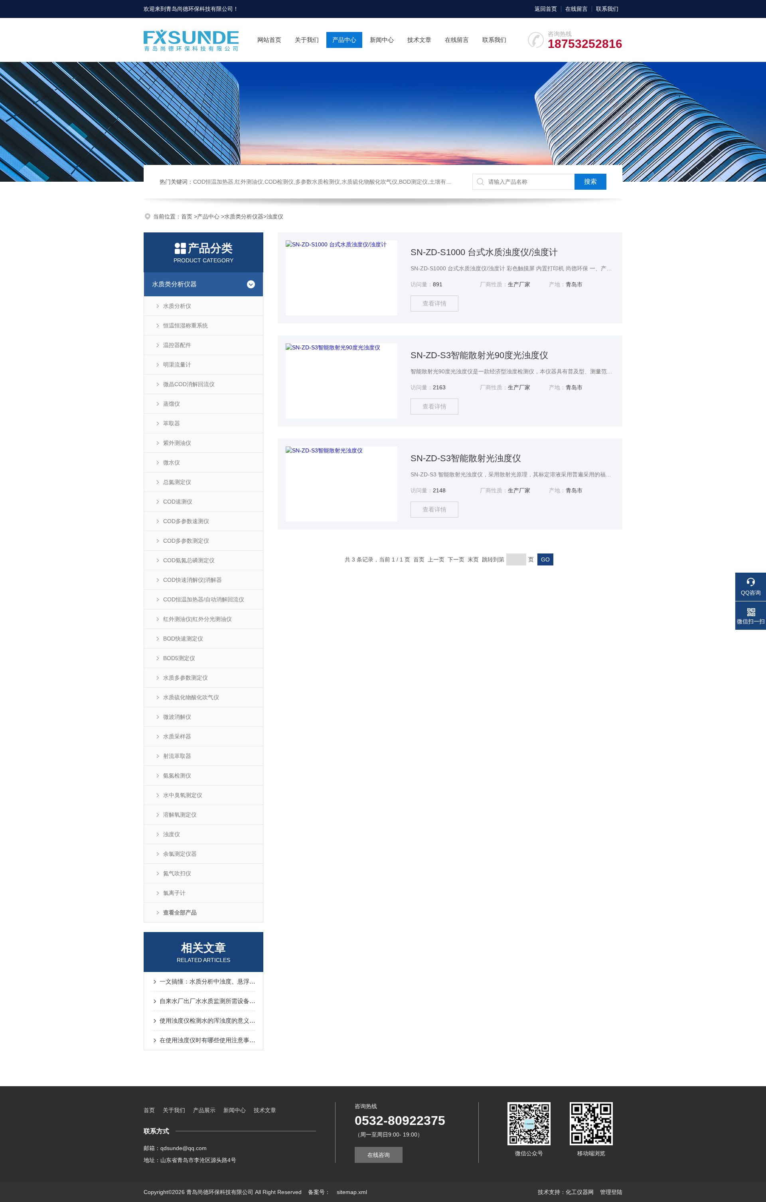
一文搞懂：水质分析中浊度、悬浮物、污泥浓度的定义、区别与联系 (207, 981)
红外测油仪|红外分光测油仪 (197, 619)
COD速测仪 (177, 501)
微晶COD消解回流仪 (189, 384)
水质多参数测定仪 (185, 677)
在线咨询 (378, 1155)
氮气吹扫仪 (177, 873)
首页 (187, 216)
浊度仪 (275, 216)
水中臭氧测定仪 (182, 795)
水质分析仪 (177, 306)
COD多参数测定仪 (186, 541)
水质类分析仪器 (243, 216)
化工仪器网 (580, 1192)
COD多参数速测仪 (186, 521)
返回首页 (546, 9)
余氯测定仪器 (180, 854)
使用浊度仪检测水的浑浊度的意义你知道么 (207, 1020)
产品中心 (344, 39)
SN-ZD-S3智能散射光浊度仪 (466, 458)
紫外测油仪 (177, 443)
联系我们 (607, 9)
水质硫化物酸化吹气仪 (191, 697)
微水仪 (171, 462)
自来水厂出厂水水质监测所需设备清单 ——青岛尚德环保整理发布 (207, 1001)
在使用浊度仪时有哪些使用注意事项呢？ (207, 1040)
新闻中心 (382, 39)
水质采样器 (177, 736)
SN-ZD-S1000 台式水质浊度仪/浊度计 (484, 252)
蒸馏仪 (171, 404)
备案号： (319, 1192)
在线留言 (576, 9)
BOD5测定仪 (179, 658)
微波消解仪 (177, 717)
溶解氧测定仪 (180, 814)
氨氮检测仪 (177, 775)
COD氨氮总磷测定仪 (189, 560)
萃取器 (171, 423)
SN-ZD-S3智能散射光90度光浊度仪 (479, 355)
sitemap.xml (352, 1192)
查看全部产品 (180, 912)
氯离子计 (174, 893)
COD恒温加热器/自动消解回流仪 (203, 599)
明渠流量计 (177, 364)
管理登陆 (611, 1192)
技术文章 (419, 39)
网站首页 (269, 39)
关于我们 (307, 39)
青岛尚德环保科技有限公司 (199, 9)
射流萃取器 (177, 756)
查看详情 (434, 303)
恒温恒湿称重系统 (185, 325)
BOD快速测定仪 (183, 638)
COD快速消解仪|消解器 (192, 580)
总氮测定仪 (177, 482)
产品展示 (204, 1110)
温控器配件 (177, 345)
